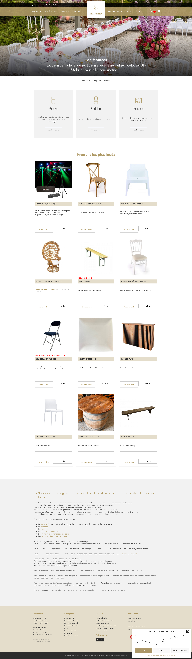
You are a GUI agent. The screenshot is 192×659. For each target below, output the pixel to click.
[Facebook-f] (98, 639)
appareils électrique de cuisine (54, 536)
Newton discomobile (134, 618)
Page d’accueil (69, 618)
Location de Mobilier (71, 621)
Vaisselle (63, 11)
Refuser (162, 650)
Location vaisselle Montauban (105, 628)
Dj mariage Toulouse (102, 631)
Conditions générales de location (106, 626)
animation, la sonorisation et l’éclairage (56, 533)
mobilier (44, 524)
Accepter (143, 650)
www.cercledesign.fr (120, 655)
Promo (77, 11)
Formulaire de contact (71, 636)
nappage (44, 526)
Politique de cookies (153, 655)
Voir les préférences (180, 650)
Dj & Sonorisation (114, 11)
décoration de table (49, 531)
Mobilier (35, 11)
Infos (129, 11)
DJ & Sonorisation (70, 631)
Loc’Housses (79, 655)
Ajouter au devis (44, 229)
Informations (68, 633)
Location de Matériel (71, 623)
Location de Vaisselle (71, 626)
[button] (187, 631)
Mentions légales (101, 618)
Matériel (48, 11)
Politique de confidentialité (167, 655)
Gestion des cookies (102, 623)
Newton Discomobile (129, 553)
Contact (139, 11)
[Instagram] (102, 639)
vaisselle (44, 529)
